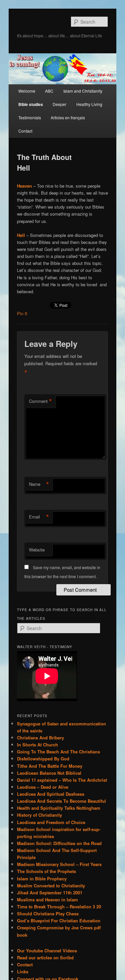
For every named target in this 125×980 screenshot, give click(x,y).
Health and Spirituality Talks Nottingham (58, 808)
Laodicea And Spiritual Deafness (50, 794)
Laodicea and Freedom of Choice (51, 822)
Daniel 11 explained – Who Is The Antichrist (62, 780)
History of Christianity (39, 815)
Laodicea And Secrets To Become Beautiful (61, 801)
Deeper (59, 104)
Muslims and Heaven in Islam (47, 899)
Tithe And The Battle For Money (49, 766)
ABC (49, 91)
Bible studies (30, 104)
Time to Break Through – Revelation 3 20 (59, 906)
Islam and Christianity (82, 91)
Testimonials (29, 117)
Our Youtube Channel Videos (47, 950)
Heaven (24, 186)
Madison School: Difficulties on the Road (59, 843)
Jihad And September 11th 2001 (49, 892)
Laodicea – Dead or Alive (42, 787)
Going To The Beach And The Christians (58, 751)
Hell (21, 235)
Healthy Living (89, 104)
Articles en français (68, 117)
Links (22, 971)
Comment (40, 401)
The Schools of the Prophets (46, 871)
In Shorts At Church (37, 744)
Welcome (26, 91)
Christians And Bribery (40, 737)
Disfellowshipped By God (43, 758)
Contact (25, 131)
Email (39, 516)
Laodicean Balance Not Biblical (49, 773)
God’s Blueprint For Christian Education (58, 920)
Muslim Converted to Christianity (51, 885)
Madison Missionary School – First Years (59, 864)
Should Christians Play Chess (48, 913)
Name (39, 484)
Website (37, 549)
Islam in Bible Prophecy (42, 878)
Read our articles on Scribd (45, 957)
